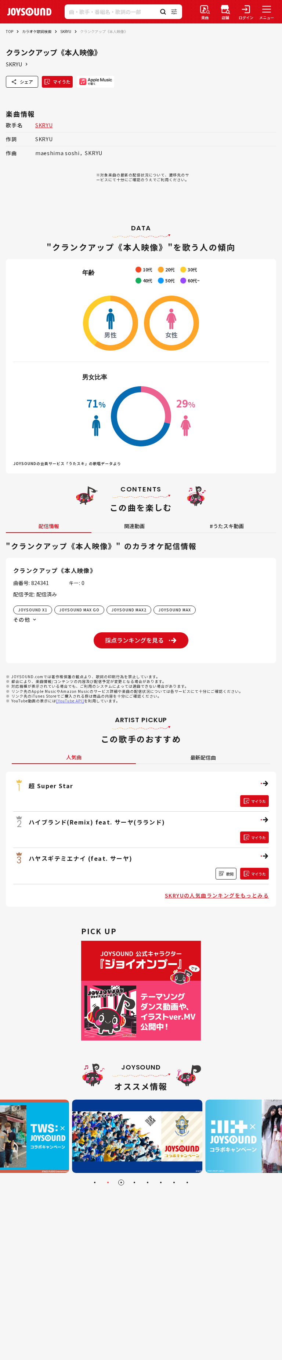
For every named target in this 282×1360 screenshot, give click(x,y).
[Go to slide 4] (134, 1182)
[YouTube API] (70, 700)
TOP (9, 31)
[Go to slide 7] (174, 1182)
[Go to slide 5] (147, 1182)
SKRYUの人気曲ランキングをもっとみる (217, 895)
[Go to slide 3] (121, 1182)
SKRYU (65, 31)
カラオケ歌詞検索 (36, 31)
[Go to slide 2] (108, 1182)
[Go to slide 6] (161, 1182)
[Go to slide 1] (94, 1182)
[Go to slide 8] (187, 1182)
